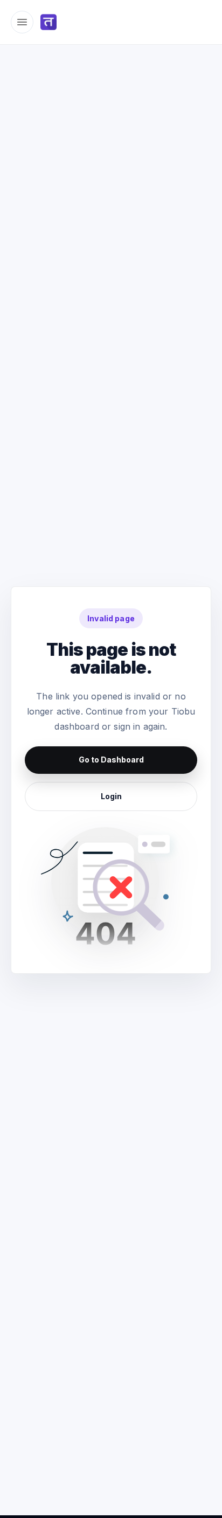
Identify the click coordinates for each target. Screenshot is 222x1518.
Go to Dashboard (111, 759)
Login (111, 796)
